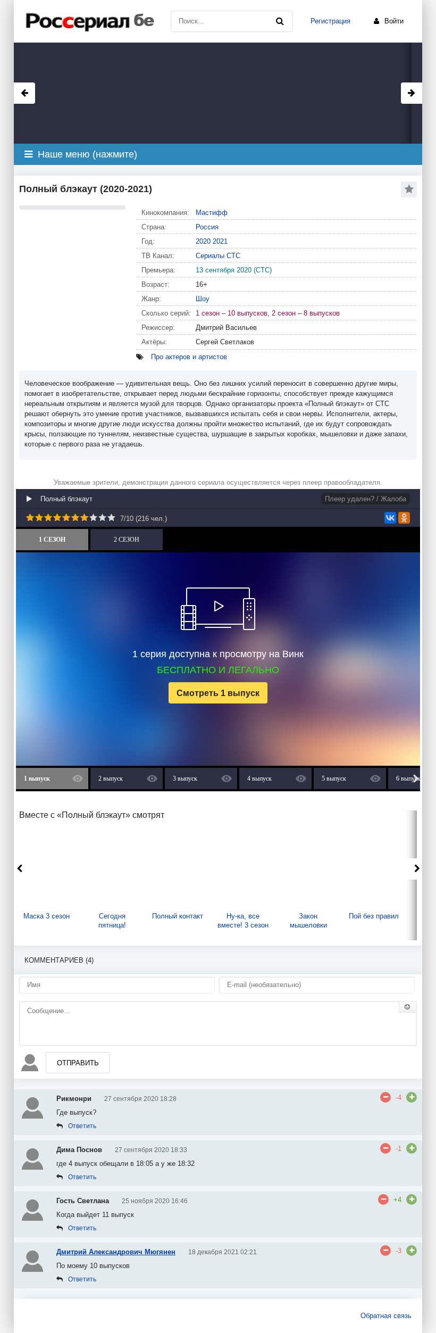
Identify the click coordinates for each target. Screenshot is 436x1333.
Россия (207, 227)
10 (111, 517)
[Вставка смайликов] (408, 1007)
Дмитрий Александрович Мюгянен (115, 1252)
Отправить (78, 1063)
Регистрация (330, 21)
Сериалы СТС (218, 256)
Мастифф (212, 213)
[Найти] (279, 21)
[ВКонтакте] (390, 518)
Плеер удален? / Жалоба (365, 499)
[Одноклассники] (404, 518)
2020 (203, 241)
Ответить (82, 1126)
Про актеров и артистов (189, 357)
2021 (220, 241)
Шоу (202, 299)
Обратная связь (386, 1316)
